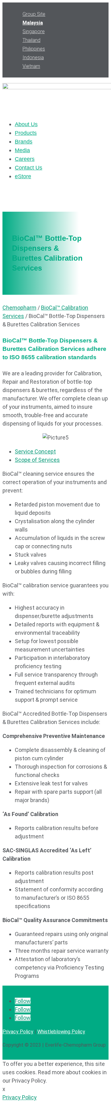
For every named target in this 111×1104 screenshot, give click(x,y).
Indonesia (33, 57)
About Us (26, 124)
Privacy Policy (17, 1032)
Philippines (34, 49)
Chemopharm (19, 307)
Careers (25, 159)
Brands (23, 142)
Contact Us (28, 168)
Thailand (31, 40)
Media (22, 150)
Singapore (34, 31)
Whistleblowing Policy (61, 1032)
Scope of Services (37, 460)
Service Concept (35, 451)
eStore (23, 176)
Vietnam (31, 66)
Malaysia (33, 23)
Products (26, 133)
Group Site (34, 14)
